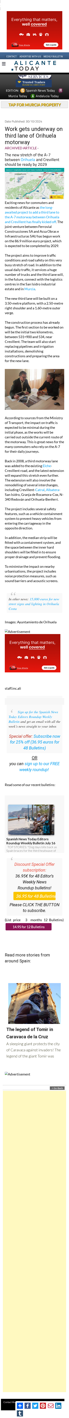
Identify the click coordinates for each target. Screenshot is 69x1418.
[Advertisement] (34, 1234)
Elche (47, 459)
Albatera (52, 483)
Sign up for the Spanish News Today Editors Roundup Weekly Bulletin (33, 709)
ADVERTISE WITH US (30, 49)
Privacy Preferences (38, 1399)
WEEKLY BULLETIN (53, 49)
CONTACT (11, 49)
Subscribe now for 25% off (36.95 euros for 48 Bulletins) (35, 735)
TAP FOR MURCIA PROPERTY (34, 97)
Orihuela (28, 152)
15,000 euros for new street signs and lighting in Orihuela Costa (34, 597)
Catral (40, 483)
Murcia (29, 282)
